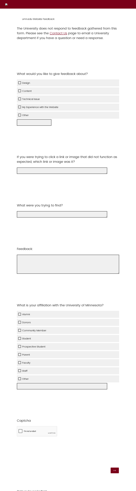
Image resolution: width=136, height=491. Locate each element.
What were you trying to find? (40, 205)
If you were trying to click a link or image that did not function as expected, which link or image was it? (67, 159)
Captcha (24, 420)
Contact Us (58, 33)
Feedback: (25, 249)
